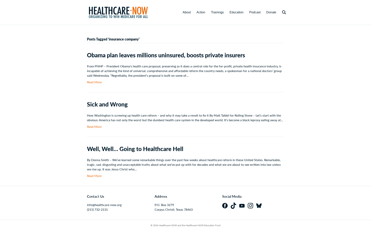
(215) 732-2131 (97, 209)
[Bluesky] (260, 205)
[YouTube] (243, 205)
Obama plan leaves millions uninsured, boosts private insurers (166, 55)
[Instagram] (252, 205)
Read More (94, 82)
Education (236, 12)
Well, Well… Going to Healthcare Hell (135, 149)
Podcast (254, 12)
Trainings (217, 12)
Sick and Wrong (107, 104)
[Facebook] (226, 205)
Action (201, 12)
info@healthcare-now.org (104, 205)
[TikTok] (235, 205)
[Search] (281, 12)
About (187, 12)
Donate (271, 12)
